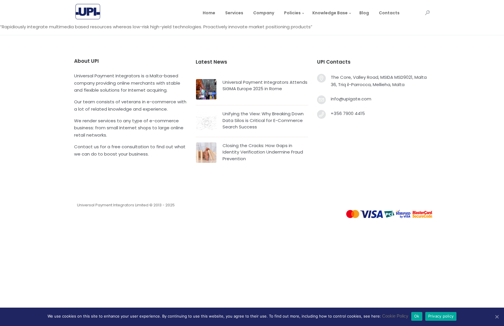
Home (209, 13)
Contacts (389, 13)
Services (234, 13)
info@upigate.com (351, 99)
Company (263, 13)
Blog (364, 13)
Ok (416, 316)
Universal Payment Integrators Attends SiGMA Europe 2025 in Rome (265, 85)
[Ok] (497, 317)
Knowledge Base (330, 13)
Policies (292, 13)
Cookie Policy (395, 315)
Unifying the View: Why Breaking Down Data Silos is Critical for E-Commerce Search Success (263, 120)
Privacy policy (441, 316)
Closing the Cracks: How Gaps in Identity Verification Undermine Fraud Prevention (263, 152)
